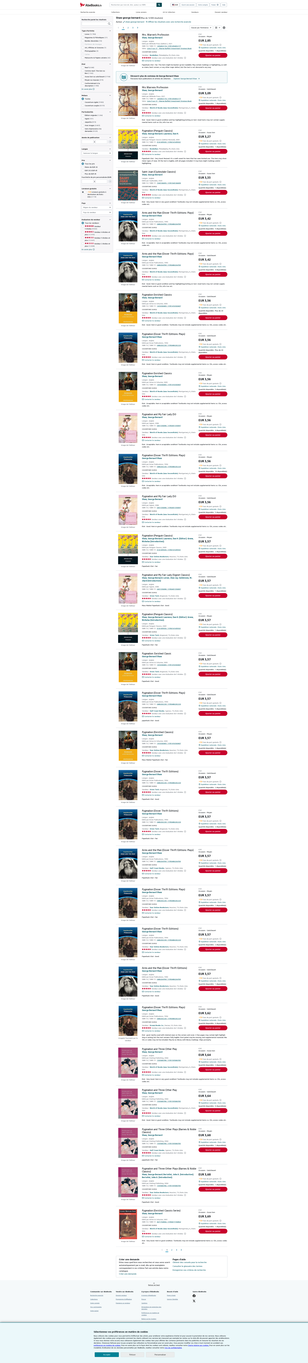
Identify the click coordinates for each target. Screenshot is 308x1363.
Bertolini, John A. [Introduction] (178, 1174)
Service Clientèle (172, 1299)
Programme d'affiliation (124, 1299)
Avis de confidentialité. (173, 1348)
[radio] (83, 102)
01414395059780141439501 (169, 142)
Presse (143, 1299)
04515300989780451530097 (169, 426)
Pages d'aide (171, 1295)
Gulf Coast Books (157, 711)
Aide (223, 5)
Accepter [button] (106, 1355)
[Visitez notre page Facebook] (194, 1296)
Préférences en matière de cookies (150, 1314)
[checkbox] (83, 34)
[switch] (84, 192)
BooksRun (154, 55)
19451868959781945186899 (169, 183)
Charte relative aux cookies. (198, 1345)
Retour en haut (154, 1285)
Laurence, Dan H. (171, 133)
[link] (224, 28)
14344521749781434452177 (169, 46)
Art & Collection (169, 12)
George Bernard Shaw (152, 215)
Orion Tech (154, 596)
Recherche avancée (88, 12)
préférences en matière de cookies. (107, 1345)
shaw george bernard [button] (134, 22)
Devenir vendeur (221, 12)
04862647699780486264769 (169, 224)
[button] (118, 27)
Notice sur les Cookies (148, 1319)
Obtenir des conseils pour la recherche (190, 1262)
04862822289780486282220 (169, 345)
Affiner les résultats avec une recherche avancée (169, 22)
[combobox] (132, 5)
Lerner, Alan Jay (170, 578)
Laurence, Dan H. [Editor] (175, 538)
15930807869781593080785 (169, 1060)
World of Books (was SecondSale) (164, 108)
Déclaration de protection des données (151, 1308)
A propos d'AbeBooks (148, 1295)
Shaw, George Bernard (152, 37)
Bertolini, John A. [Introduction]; (157, 1177)
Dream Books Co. (157, 1025)
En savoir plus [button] (87, 249)
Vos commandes (96, 1307)
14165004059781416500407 (169, 306)
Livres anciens (141, 12)
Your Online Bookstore (159, 556)
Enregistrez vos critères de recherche (189, 1270)
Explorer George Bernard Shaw (185, 79)
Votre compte (203, 5)
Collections (115, 12)
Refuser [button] (132, 1355)
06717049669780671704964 (169, 1222)
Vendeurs (195, 12)
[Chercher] (159, 5)
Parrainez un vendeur (123, 1303)
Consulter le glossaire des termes (187, 1266)
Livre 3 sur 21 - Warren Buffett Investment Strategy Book (169, 48)
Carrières (144, 1303)
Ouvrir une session (188, 5)
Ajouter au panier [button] (213, 55)
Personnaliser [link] (160, 1355)
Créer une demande (127, 1274)
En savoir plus (87, 89)
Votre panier (94, 1311)
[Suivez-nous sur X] (194, 1301)
